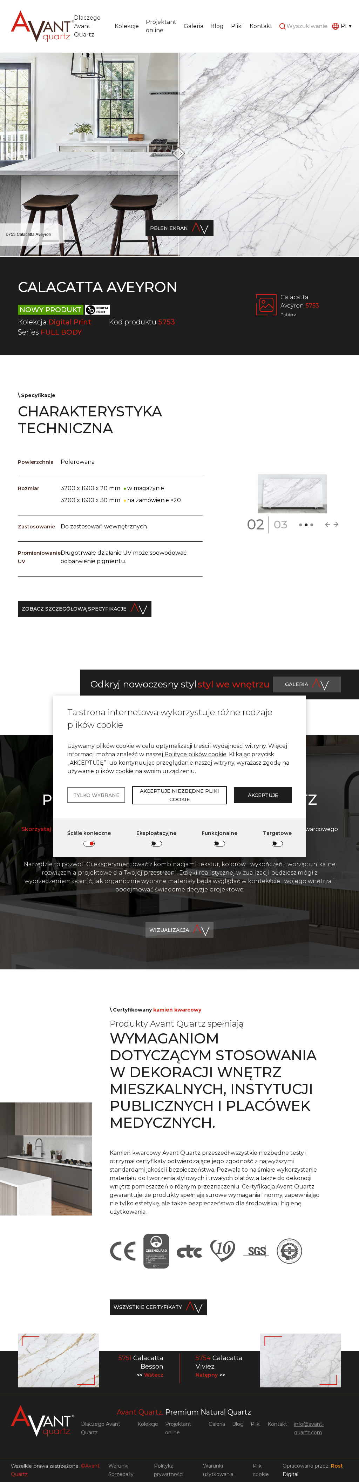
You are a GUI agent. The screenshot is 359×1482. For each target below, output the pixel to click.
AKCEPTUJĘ (263, 795)
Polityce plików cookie (195, 754)
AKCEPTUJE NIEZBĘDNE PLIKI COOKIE (179, 795)
